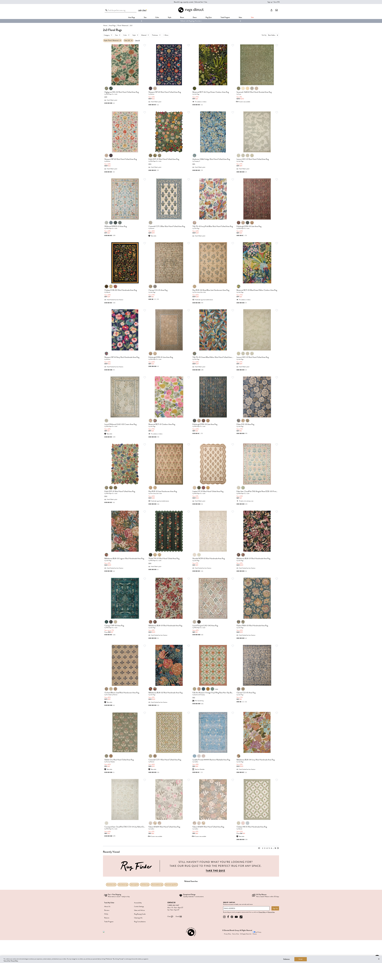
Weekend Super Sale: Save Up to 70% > (191, 21)
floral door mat (111, 884)
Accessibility (138, 902)
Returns (106, 918)
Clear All (137, 40)
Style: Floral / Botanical (111, 40)
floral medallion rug (157, 884)
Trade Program (225, 17)
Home (105, 25)
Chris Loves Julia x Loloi (200, 292)
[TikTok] (241, 917)
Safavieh (108, 292)
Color (125, 35)
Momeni (152, 94)
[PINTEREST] (232, 917)
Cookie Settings (139, 906)
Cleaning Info (138, 918)
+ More (166, 35)
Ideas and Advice (139, 910)
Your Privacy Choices (257, 933)
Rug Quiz (209, 17)
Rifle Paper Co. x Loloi (111, 94)
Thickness (155, 35)
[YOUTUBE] (236, 917)
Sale (252, 17)
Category (107, 35)
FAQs (106, 914)
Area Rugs (131, 17)
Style (169, 17)
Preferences (286, 959)
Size (116, 35)
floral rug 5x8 (134, 884)
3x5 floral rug (144, 884)
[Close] (379, 959)
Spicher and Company (199, 695)
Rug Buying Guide (140, 914)
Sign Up (275, 908)
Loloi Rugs (196, 94)
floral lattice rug (123, 884)
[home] (191, 12)
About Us (107, 906)
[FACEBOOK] (228, 917)
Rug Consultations (140, 921)
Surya (239, 94)
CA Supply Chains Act (245, 934)
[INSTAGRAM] (224, 917)
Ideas (240, 17)
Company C (197, 161)
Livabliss (196, 762)
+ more (216, 689)
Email (177, 916)
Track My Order (109, 902)
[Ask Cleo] (142, 10)
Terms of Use (271, 912)
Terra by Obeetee (110, 762)
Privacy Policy (262, 912)
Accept (301, 959)
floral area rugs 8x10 (171, 884)
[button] (276, 10)
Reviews (106, 910)
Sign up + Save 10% (273, 2)
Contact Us (171, 902)
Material (143, 35)
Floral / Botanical (122, 25)
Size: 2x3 (127, 40)
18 (275, 848)
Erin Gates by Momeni (111, 695)
